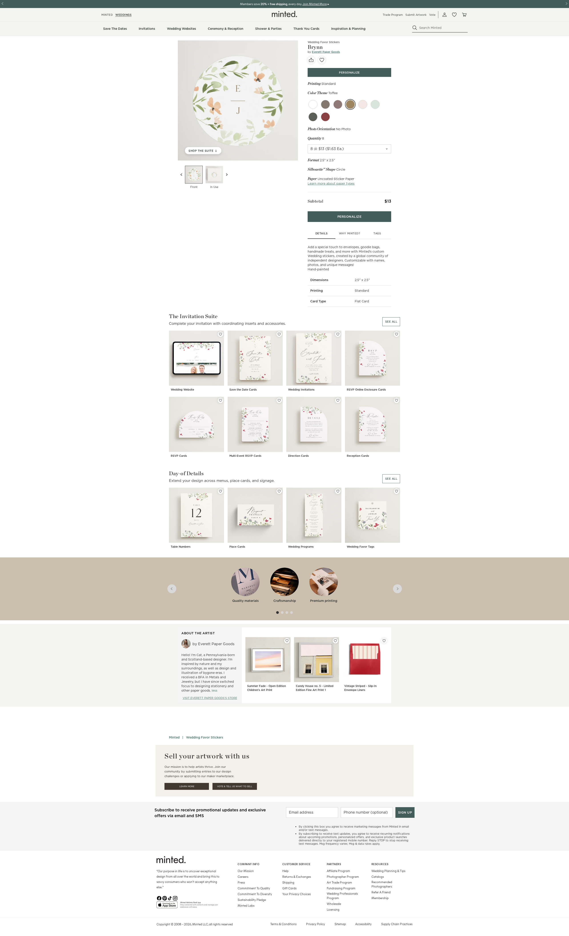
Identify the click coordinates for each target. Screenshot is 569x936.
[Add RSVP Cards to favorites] (220, 400)
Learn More (186, 786)
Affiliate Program (338, 871)
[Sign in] (444, 14)
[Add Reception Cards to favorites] (396, 400)
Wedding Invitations (301, 389)
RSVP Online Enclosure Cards (366, 389)
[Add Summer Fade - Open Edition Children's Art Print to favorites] (287, 640)
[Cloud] (313, 104)
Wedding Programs (301, 546)
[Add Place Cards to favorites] (279, 491)
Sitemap (340, 924)
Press (241, 882)
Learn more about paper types (331, 183)
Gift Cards (289, 888)
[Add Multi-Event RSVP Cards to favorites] (279, 400)
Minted (174, 737)
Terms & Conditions (283, 924)
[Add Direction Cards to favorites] (338, 400)
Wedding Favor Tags (360, 546)
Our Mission (246, 871)
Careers (243, 876)
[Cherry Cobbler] (325, 117)
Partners (334, 864)
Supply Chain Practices (397, 924)
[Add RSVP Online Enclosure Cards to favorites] (396, 334)
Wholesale (334, 904)
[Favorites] (454, 14)
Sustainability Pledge (252, 900)
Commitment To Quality (254, 888)
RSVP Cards (179, 455)
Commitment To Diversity (255, 894)
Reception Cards (358, 455)
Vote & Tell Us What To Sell (234, 786)
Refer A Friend (381, 892)
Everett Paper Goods (326, 52)
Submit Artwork (416, 14)
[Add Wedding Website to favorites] (220, 334)
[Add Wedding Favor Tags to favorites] (396, 491)
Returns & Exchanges (296, 876)
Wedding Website (182, 389)
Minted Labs (246, 905)
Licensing (333, 909)
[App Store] (167, 906)
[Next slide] (226, 174)
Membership (380, 898)
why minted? (349, 233)
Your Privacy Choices (296, 894)
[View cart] (464, 14)
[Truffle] (325, 104)
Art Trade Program (339, 882)
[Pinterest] (164, 897)
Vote (432, 14)
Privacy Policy (315, 924)
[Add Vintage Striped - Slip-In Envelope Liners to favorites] (384, 640)
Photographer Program (343, 876)
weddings (123, 14)
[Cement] (313, 117)
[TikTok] (169, 897)
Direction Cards (298, 455)
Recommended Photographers (381, 884)
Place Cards (237, 546)
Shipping (288, 882)
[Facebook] (159, 897)
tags (377, 233)
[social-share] (311, 60)
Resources (380, 864)
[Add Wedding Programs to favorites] (338, 491)
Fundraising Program (341, 888)
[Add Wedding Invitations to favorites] (338, 334)
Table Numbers (180, 546)
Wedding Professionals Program (342, 895)
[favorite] (321, 60)
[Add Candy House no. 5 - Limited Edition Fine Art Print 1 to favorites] (335, 640)
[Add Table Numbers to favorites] (220, 491)
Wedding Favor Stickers (324, 42)
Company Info (248, 864)
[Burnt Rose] (338, 104)
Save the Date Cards (243, 389)
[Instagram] (175, 897)
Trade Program (393, 14)
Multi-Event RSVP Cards (245, 455)
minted (107, 14)
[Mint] (375, 104)
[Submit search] (414, 27)
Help (285, 871)
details (321, 233)
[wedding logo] (284, 14)
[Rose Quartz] (362, 104)
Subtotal (315, 201)
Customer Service (296, 864)
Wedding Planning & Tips (388, 871)
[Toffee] (350, 104)
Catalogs (377, 876)
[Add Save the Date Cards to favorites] (279, 334)
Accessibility (363, 924)
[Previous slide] (181, 174)
